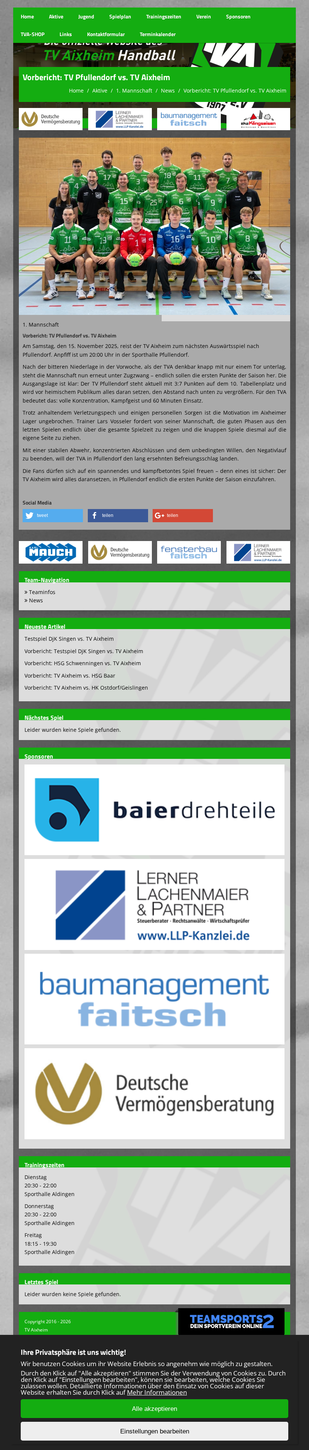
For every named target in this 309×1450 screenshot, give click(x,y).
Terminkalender (158, 34)
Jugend (86, 16)
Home (27, 16)
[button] (53, 515)
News (168, 90)
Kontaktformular (106, 34)
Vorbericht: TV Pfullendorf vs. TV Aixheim (235, 90)
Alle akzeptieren (154, 1408)
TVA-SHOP (32, 34)
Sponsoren (238, 16)
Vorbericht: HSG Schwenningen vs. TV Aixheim (82, 663)
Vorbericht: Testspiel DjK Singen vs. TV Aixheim (83, 651)
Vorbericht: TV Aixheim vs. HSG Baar (69, 675)
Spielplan (120, 16)
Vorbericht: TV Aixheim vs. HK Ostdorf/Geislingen (86, 687)
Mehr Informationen (157, 1392)
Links (66, 34)
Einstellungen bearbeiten (154, 1431)
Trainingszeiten (163, 16)
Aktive (56, 16)
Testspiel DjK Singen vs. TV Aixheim (69, 638)
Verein (203, 16)
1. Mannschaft (134, 90)
